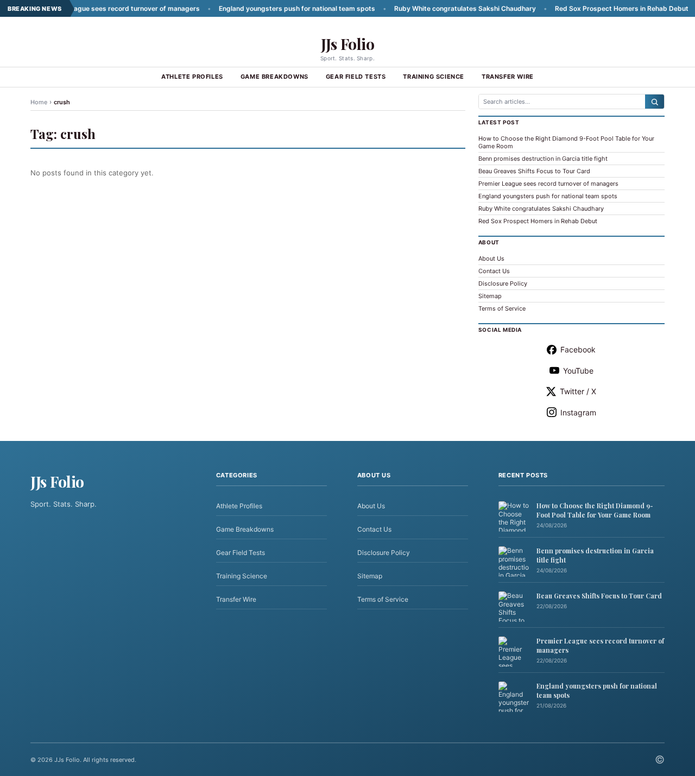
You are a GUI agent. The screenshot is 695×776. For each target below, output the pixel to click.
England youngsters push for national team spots (277, 8)
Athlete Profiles (192, 76)
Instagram (578, 412)
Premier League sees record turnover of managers (100, 8)
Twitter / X (578, 391)
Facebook (578, 349)
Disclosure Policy (502, 283)
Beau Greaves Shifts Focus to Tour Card (534, 171)
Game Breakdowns (274, 76)
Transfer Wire (508, 76)
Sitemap (490, 296)
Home (38, 102)
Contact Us (494, 271)
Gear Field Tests (356, 76)
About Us (491, 258)
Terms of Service (502, 308)
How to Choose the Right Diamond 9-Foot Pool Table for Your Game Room (594, 510)
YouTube (578, 370)
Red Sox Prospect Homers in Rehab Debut (601, 8)
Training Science (433, 76)
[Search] (654, 101)
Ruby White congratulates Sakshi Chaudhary (445, 8)
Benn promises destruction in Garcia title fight (543, 158)
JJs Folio (348, 44)
